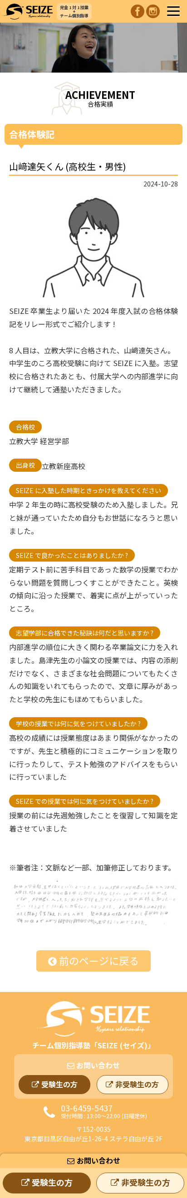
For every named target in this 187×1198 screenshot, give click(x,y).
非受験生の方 (145, 1182)
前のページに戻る (99, 960)
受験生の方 (52, 1182)
